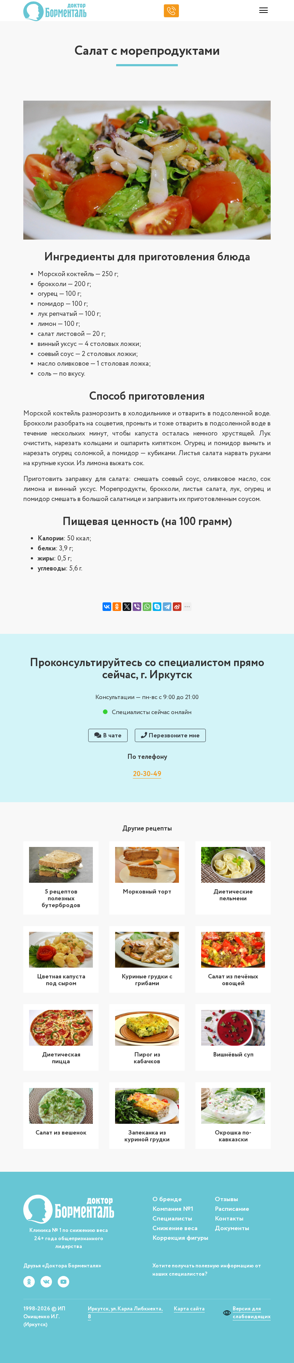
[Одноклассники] (117, 606)
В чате (111, 735)
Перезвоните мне (173, 735)
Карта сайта (189, 1309)
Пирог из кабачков (147, 1058)
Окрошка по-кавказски (233, 1136)
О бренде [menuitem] (167, 1199)
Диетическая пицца (61, 1058)
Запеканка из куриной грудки (147, 1136)
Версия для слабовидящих (252, 1313)
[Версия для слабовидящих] (228, 1312)
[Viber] (137, 606)
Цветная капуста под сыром (61, 980)
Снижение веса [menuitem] (175, 1228)
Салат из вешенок (60, 1132)
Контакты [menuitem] (229, 1218)
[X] (127, 606)
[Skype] (157, 606)
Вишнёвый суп (233, 1054)
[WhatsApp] (147, 606)
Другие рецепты (147, 828)
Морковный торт (147, 891)
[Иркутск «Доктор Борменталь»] (54, 11)
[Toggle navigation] (263, 11)
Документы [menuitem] (232, 1228)
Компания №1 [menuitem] (172, 1209)
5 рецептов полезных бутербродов (61, 898)
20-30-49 (147, 774)
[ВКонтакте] (107, 606)
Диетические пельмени (233, 895)
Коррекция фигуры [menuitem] (180, 1238)
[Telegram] (167, 606)
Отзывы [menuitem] (226, 1199)
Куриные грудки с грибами (147, 980)
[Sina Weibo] (177, 606)
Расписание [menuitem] (232, 1209)
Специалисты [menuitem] (172, 1218)
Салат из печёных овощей (233, 980)
